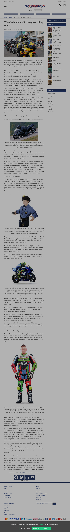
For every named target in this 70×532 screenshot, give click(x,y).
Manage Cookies (25, 529)
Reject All (36, 529)
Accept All (46, 529)
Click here (41, 524)
